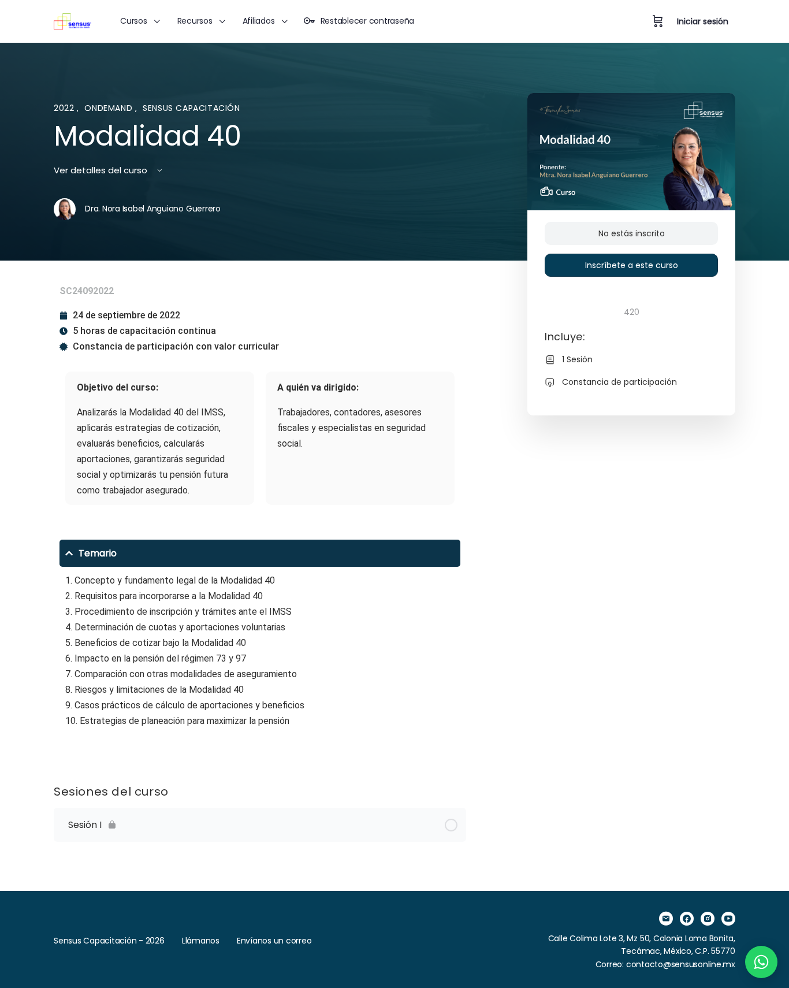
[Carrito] (657, 21)
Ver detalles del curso (102, 170)
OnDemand (109, 108)
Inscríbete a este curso (631, 265)
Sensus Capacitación (191, 108)
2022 (65, 108)
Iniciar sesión (702, 21)
